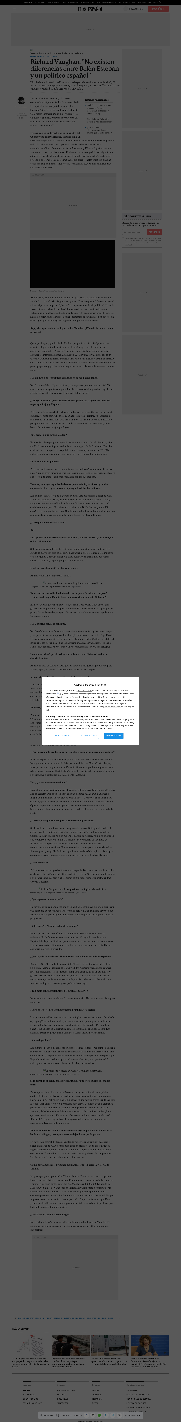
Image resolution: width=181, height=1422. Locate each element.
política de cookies (112, 706)
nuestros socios (85, 690)
